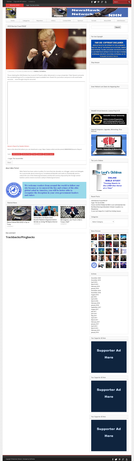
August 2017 (95, 309)
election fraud (27, 154)
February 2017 (95, 322)
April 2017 (94, 318)
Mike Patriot (28, 71)
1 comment (10, 71)
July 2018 (93, 297)
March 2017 (94, 320)
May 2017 (94, 316)
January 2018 (95, 305)
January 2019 (95, 288)
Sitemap (9, 1)
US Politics (42, 71)
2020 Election (121, 21)
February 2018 (95, 303)
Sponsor (80, 21)
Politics (36, 71)
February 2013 (95, 330)
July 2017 (93, 311)
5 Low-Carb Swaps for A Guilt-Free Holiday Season (106, 211)
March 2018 (94, 301)
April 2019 (94, 282)
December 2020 (96, 278)
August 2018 (95, 295)
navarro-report (48, 154)
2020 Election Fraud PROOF (99, 201)
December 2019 (96, 280)
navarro (40, 154)
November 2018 (96, 293)
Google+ (102, 2)
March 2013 (94, 328)
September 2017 (96, 307)
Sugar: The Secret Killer (15, 158)
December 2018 (96, 290)
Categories (26, 21)
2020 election (17, 154)
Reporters (40, 21)
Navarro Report (12, 146)
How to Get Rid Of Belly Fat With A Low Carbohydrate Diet (108, 205)
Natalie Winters (24, 146)
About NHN (107, 21)
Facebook (91, 2)
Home (13, 21)
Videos (53, 21)
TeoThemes (32, 459)
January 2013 (95, 332)
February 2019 (95, 286)
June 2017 (94, 313)
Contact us (32, 1)
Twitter (95, 2)
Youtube (105, 2)
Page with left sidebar (20, 1)
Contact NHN (67, 21)
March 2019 (94, 284)
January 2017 (95, 324)
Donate (93, 21)
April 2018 (94, 299)
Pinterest (98, 2)
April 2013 (94, 326)
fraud (34, 154)
